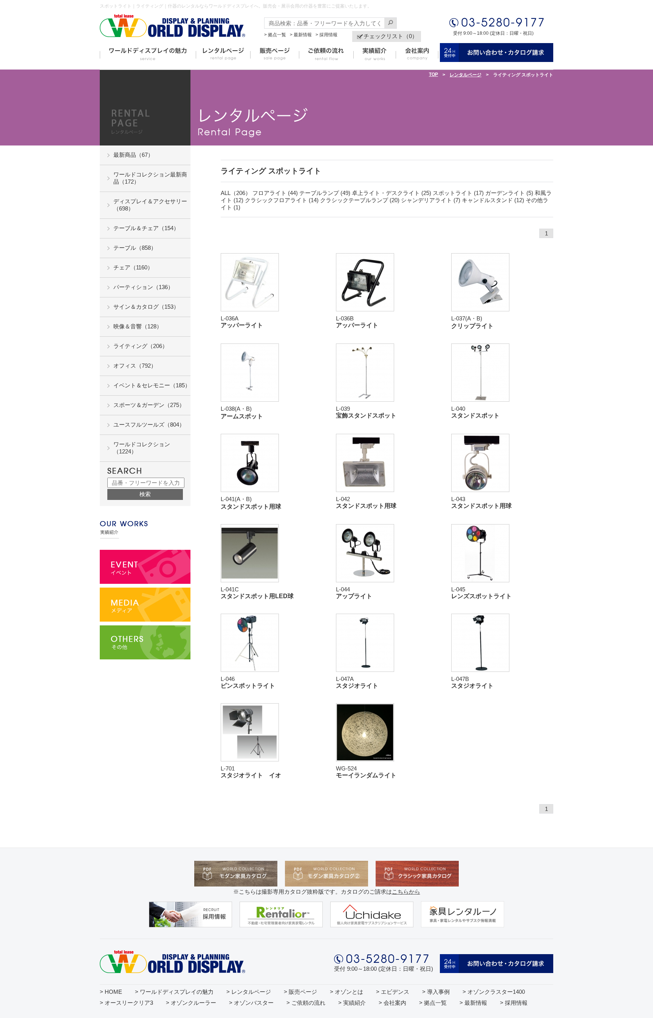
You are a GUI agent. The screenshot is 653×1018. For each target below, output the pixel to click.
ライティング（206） (140, 346)
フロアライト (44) (275, 193)
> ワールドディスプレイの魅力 (174, 992)
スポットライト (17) (458, 193)
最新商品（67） (133, 155)
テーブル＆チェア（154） (146, 228)
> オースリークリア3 (126, 1002)
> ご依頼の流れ (305, 1002)
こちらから (406, 891)
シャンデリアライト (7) (430, 200)
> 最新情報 (301, 34)
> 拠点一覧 (275, 34)
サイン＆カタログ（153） (146, 306)
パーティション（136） (143, 287)
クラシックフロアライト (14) (282, 200)
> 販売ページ (300, 992)
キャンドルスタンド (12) (493, 200)
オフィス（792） (134, 365)
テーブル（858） (134, 247)
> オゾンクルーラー (191, 1002)
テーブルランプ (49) (324, 193)
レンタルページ (465, 74)
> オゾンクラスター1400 (494, 992)
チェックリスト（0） (391, 36)
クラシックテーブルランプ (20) (359, 200)
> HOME (111, 992)
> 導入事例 (436, 992)
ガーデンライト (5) (509, 193)
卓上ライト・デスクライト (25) (391, 193)
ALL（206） (236, 193)
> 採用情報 (326, 34)
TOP (433, 74)
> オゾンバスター (251, 1002)
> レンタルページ (248, 992)
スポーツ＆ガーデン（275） (149, 405)
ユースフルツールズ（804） (149, 424)
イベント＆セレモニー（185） (151, 385)
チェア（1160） (133, 267)
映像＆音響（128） (137, 326)
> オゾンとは (346, 992)
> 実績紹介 (352, 1002)
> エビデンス (392, 992)
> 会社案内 (392, 1002)
